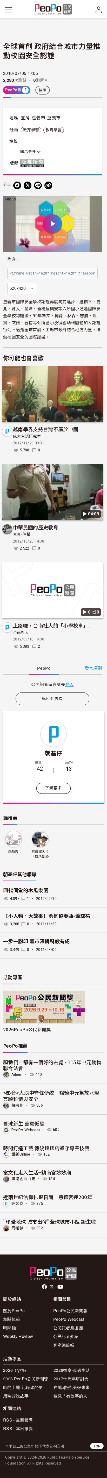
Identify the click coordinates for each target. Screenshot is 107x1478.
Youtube (60, 1286)
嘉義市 (38, 117)
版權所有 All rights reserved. (33, 163)
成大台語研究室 (27, 436)
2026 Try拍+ (14, 1370)
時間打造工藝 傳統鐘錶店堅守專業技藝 (46, 1147)
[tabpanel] (52, 684)
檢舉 (42, 90)
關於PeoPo (14, 1311)
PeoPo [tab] (44, 668)
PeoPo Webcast (25, 1129)
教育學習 (31, 130)
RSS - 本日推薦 (18, 1428)
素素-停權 (22, 534)
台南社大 (21, 632)
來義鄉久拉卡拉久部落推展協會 (40, 854)
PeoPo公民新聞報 (70, 1311)
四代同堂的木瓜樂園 (25, 890)
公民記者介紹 (66, 1336)
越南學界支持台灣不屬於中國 (45, 429)
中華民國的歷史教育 (35, 527)
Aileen (16, 1074)
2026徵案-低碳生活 (72, 1370)
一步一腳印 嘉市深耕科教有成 (36, 942)
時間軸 (9, 1328)
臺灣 (25, 117)
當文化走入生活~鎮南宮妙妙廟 (37, 1172)
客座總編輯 (64, 1345)
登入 (69, 684)
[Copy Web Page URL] (48, 185)
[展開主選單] (8, 10)
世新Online (20, 1154)
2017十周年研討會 (71, 1379)
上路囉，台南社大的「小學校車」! (51, 625)
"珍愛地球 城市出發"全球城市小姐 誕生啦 (49, 1221)
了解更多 (53, 788)
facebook (45, 1286)
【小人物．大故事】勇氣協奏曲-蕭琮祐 (46, 916)
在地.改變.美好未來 (72, 1387)
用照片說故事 (16, 1396)
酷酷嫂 (13, 852)
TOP (97, 1446)
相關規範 (11, 1319)
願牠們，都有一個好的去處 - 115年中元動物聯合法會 (52, 1065)
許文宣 (17, 1203)
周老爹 (17, 1228)
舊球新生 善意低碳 (23, 1123)
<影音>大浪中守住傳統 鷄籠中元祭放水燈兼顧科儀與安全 (51, 1095)
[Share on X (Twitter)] (27, 185)
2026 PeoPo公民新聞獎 (25, 1379)
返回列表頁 (52, 698)
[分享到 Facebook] (17, 185)
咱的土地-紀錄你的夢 (23, 1387)
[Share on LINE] (38, 185)
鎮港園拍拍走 (23, 1179)
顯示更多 (28, 151)
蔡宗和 (17, 1105)
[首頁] (53, 10)
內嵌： (13, 259)
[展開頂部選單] (98, 10)
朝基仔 (53, 753)
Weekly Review (18, 1336)
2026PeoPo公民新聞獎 (27, 1029)
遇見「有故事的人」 (73, 1396)
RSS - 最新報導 (18, 1420)
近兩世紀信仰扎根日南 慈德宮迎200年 (47, 1196)
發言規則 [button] (93, 668)
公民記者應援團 (68, 1328)
